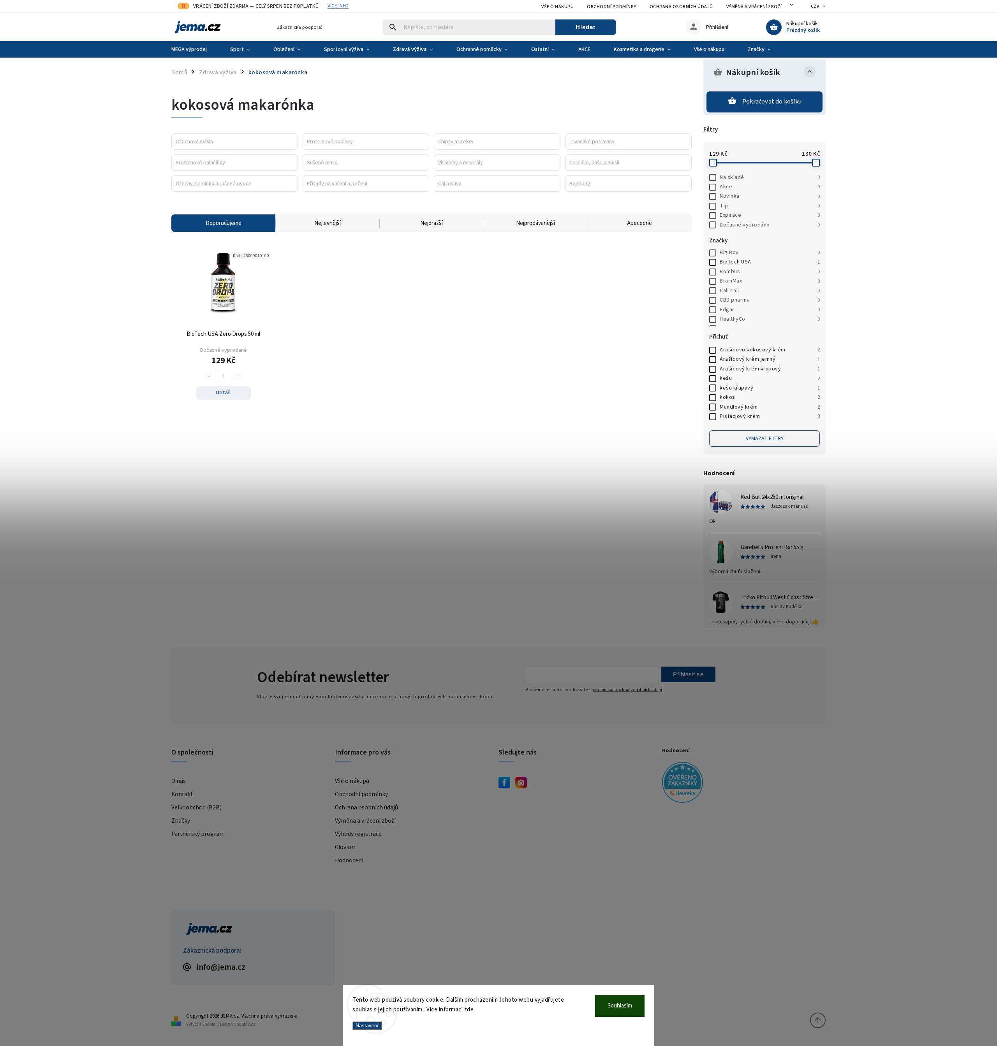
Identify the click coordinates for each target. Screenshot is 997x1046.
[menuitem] (194, 49)
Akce (770, 187)
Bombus (770, 272)
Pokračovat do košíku (771, 101)
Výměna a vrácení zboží (754, 7)
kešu (770, 378)
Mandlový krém (770, 407)
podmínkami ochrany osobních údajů (627, 689)
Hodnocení (349, 860)
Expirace (770, 215)
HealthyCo (770, 319)
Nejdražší (431, 223)
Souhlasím (620, 1006)
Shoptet (209, 1024)
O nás (178, 781)
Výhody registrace (358, 834)
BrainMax (770, 281)
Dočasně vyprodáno (770, 225)
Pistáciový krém (770, 416)
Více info (338, 6)
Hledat (585, 27)
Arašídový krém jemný (770, 359)
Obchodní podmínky (611, 7)
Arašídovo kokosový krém (770, 350)
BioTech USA (770, 262)
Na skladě (770, 177)
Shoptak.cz (244, 1024)
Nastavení (367, 1025)
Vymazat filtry (765, 438)
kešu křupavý (770, 388)
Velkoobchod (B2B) (196, 807)
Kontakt (182, 794)
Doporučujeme (223, 223)
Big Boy (770, 252)
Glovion (345, 847)
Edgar (770, 310)
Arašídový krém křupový (770, 369)
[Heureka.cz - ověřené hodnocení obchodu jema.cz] (741, 783)
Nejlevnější (327, 223)
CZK (815, 6)
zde (469, 1010)
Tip (770, 206)
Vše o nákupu (557, 7)
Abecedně (639, 223)
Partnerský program (198, 834)
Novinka (770, 196)
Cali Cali (770, 291)
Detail (223, 393)
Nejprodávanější (535, 223)
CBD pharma (770, 300)
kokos (770, 397)
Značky (180, 820)
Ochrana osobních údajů (681, 7)
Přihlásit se (688, 674)
